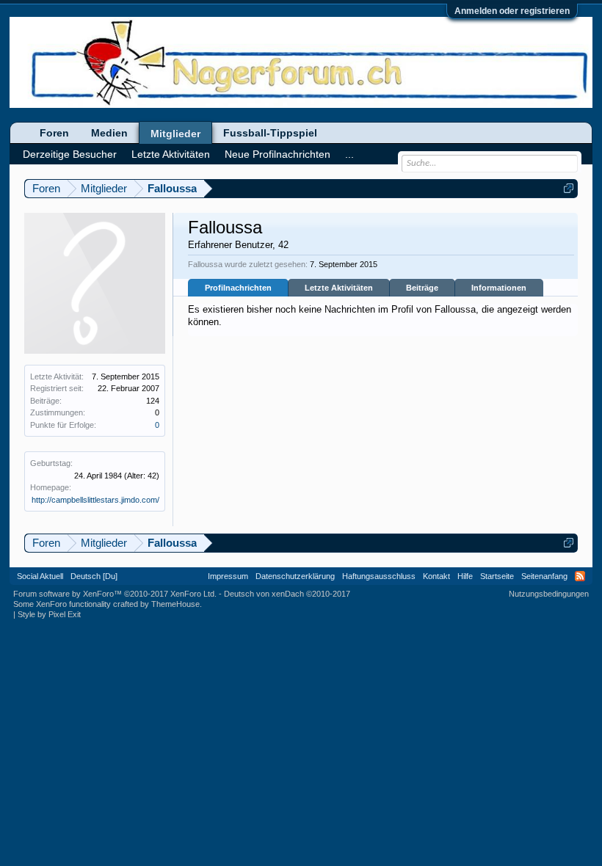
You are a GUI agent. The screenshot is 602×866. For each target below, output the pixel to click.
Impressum (228, 576)
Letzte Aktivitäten (339, 287)
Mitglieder (175, 133)
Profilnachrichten (238, 287)
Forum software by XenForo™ (115, 593)
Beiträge (422, 287)
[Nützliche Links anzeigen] (568, 188)
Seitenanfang (544, 576)
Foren (54, 133)
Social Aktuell (40, 576)
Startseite (497, 576)
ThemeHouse (175, 604)
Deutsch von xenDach (287, 593)
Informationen (498, 287)
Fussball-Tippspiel (270, 133)
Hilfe (465, 576)
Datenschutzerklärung (295, 576)
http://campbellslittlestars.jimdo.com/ (95, 499)
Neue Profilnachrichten (277, 154)
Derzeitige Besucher (70, 154)
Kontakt (436, 576)
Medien (109, 133)
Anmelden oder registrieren (512, 11)
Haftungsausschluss (379, 576)
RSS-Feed (580, 576)
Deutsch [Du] (93, 576)
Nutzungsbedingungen (549, 593)
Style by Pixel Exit (49, 614)
